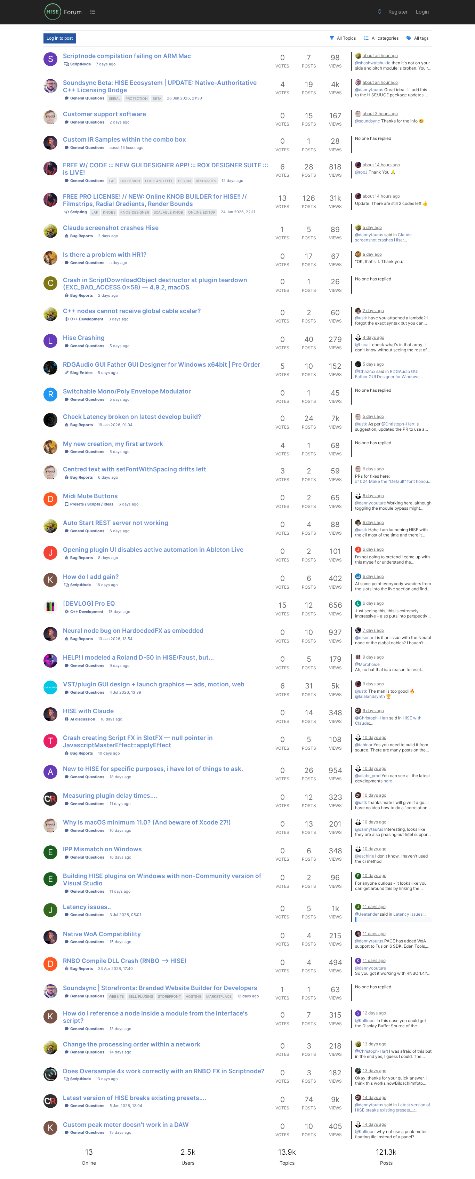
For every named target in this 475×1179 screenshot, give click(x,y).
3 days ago (118, 319)
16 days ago (120, 857)
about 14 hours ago (381, 164)
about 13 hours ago (126, 147)
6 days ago (108, 477)
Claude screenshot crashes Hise (111, 227)
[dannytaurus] (50, 117)
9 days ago (119, 665)
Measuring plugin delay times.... (110, 795)
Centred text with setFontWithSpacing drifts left (134, 469)
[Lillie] (358, 576)
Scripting (78, 211)
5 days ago (119, 345)
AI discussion (82, 719)
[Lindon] (358, 710)
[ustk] (358, 55)
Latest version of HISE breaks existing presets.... (134, 1097)
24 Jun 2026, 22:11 (238, 211)
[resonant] (50, 143)
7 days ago (105, 64)
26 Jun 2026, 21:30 (184, 98)
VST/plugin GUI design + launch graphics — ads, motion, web (153, 684)
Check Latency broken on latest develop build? (132, 416)
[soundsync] (50, 86)
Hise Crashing (84, 337)
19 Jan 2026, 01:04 (115, 424)
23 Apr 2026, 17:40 (115, 968)
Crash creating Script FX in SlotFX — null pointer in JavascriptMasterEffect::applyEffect (138, 741)
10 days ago (111, 719)
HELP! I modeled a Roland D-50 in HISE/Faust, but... (138, 657)
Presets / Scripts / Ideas (91, 504)
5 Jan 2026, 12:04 (126, 1105)
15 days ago (119, 611)
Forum (73, 12)
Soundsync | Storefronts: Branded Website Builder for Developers (160, 987)
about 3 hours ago (380, 113)
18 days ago (107, 584)
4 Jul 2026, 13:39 (125, 692)
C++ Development (86, 319)
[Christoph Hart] (358, 310)
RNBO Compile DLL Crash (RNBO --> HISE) (125, 960)
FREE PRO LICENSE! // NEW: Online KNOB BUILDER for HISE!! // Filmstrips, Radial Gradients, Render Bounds (155, 200)
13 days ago (120, 1028)
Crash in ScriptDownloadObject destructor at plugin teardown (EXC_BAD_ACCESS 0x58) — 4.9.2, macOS (155, 283)
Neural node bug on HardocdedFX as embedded (133, 630)
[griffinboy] (50, 607)
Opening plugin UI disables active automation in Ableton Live (153, 549)
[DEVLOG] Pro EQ (89, 603)
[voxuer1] (50, 1074)
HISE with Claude (88, 711)
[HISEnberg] (358, 630)
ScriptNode (80, 64)
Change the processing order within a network (131, 1044)
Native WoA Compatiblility (102, 934)
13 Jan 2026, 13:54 (115, 638)
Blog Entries (80, 372)
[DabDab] (50, 368)
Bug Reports (81, 235)
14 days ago (120, 1052)
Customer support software (104, 114)
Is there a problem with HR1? (105, 254)
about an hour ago (380, 55)
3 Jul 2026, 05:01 (125, 914)
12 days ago (232, 180)
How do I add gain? (91, 576)
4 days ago (373, 337)
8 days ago (108, 557)
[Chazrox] (50, 168)
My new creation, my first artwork (113, 443)
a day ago (372, 227)
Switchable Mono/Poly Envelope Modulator (127, 391)
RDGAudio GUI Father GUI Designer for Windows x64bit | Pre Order (161, 364)
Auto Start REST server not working (115, 522)
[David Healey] (358, 337)
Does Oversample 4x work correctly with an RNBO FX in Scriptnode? (164, 1071)
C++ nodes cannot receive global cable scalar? (132, 310)
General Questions (86, 98)
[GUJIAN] (50, 258)
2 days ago (119, 122)
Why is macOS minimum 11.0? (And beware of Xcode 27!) (147, 822)
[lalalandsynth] (50, 687)
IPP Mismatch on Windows (102, 849)
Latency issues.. (87, 906)
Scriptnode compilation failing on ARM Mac (127, 55)
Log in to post (60, 38)
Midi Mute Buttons (90, 496)
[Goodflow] (50, 420)
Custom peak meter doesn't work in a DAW (126, 1124)
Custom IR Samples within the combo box (124, 139)
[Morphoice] (50, 661)
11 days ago (120, 803)
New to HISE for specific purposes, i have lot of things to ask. (153, 768)
